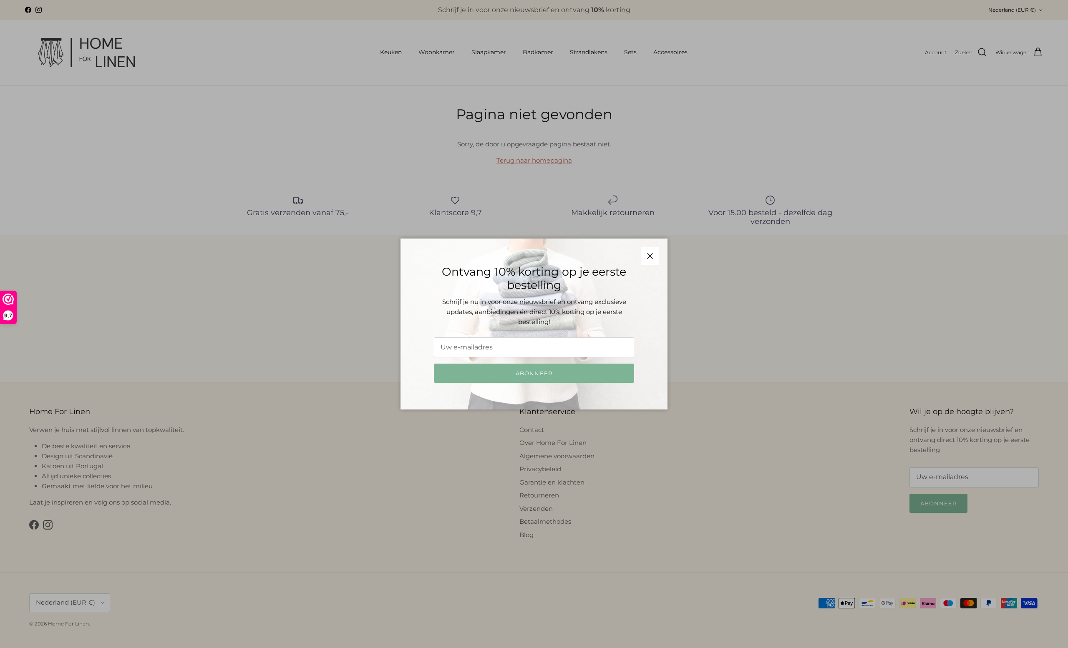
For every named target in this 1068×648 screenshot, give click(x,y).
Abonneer (534, 373)
